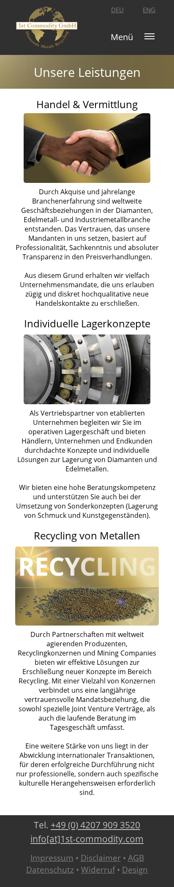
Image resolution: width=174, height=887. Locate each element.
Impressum (51, 857)
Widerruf (98, 869)
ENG (149, 9)
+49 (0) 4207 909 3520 (95, 825)
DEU (117, 9)
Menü (122, 37)
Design (135, 869)
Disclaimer (101, 857)
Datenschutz (50, 869)
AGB (136, 857)
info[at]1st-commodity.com (87, 839)
